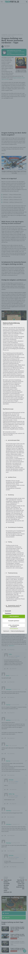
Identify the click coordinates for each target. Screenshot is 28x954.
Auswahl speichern (13, 620)
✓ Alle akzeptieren (14, 616)
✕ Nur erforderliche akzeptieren (13, 626)
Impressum (6, 631)
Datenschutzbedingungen (17, 631)
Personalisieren (14, 628)
